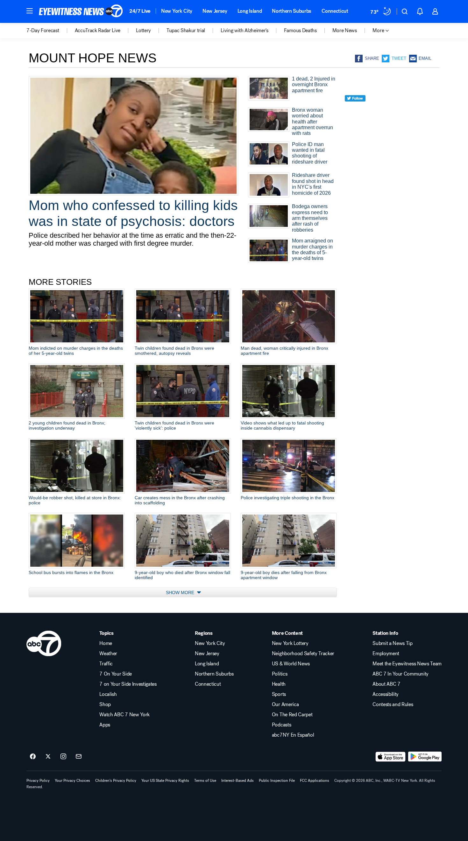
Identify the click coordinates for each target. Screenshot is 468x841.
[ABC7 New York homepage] (81, 11)
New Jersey (214, 11)
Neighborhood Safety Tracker (303, 653)
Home (105, 643)
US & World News (291, 663)
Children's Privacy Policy (115, 780)
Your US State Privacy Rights (165, 780)
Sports (279, 694)
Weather (108, 653)
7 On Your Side (115, 673)
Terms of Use (205, 780)
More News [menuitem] (344, 30)
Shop (105, 704)
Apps (104, 724)
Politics (279, 673)
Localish (108, 694)
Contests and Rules (392, 704)
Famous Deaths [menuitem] (300, 30)
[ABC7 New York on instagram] (63, 756)
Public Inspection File (277, 780)
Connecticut (335, 11)
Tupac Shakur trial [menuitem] (186, 30)
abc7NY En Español (293, 735)
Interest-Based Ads (237, 780)
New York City (176, 11)
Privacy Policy (38, 780)
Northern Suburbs (291, 11)
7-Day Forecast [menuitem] (42, 30)
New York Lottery (290, 643)
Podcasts (281, 724)
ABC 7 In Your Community (400, 673)
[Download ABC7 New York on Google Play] (425, 757)
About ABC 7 (386, 684)
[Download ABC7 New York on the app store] (390, 757)
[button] (29, 10)
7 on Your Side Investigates (127, 684)
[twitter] (355, 110)
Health (279, 684)
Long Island (250, 11)
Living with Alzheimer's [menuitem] (244, 30)
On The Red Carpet (292, 714)
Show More (180, 592)
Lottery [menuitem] (143, 30)
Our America (285, 704)
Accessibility (385, 694)
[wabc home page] (43, 643)
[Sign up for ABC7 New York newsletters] (78, 756)
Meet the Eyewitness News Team (407, 663)
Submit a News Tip (392, 643)
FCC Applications (314, 780)
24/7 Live (140, 11)
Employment (385, 653)
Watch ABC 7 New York (124, 714)
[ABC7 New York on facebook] (32, 756)
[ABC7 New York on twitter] (48, 756)
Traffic (106, 663)
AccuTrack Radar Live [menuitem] (98, 30)
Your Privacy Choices (72, 780)
